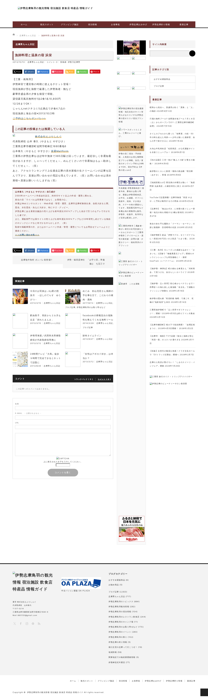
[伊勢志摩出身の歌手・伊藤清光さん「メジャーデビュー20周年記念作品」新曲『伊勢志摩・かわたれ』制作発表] (131, 47)
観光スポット (47, 24)
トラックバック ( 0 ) (83, 379)
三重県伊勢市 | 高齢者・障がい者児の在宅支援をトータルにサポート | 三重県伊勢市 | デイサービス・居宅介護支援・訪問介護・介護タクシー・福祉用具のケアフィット (131, 236)
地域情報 (113, 652)
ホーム (24, 24)
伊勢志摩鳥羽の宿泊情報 (120, 611)
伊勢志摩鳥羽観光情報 (119, 606)
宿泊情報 (92, 24)
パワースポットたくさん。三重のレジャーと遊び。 (130, 132)
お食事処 (115, 24)
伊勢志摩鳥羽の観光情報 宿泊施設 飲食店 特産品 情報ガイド (55, 692)
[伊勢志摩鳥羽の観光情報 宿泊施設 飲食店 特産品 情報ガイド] (55, 8)
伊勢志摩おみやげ (138, 24)
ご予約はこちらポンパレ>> (29, 118)
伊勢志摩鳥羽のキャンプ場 (121, 622)
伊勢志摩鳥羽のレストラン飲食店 (124, 617)
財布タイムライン (92, 335)
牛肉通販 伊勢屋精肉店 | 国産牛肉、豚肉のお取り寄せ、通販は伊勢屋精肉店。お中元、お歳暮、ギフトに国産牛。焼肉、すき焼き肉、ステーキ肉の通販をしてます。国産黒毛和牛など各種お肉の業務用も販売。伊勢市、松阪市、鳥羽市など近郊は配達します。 (131, 203)
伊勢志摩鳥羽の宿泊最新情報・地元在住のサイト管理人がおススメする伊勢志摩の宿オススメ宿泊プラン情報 (131, 115)
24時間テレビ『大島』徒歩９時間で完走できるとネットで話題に (45, 358)
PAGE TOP (204, 692)
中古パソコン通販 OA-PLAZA (75, 591)
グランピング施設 (70, 24)
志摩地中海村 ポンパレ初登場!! (36, 260)
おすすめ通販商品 (162, 79)
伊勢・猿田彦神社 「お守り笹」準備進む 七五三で (86, 262)
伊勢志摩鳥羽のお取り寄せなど (91, 307)
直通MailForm (60, 151)
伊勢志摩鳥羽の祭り (118, 637)
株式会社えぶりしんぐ (48, 136)
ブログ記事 (70, 307)
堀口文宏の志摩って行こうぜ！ (123, 647)
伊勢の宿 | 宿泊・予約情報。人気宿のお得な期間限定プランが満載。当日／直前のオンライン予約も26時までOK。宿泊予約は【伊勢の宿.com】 (131, 161)
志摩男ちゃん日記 (36, 62)
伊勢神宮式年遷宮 (117, 662)
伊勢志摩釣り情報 (161, 24)
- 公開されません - (28, 413)
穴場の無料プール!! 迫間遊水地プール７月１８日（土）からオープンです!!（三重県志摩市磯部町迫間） (172, 122)
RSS (39, 623)
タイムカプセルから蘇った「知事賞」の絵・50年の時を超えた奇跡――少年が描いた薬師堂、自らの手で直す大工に (172, 137)
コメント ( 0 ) (104, 379)
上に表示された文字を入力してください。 (63, 462)
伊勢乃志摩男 (74, 62)
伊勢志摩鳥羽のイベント (120, 632)
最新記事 (184, 24)
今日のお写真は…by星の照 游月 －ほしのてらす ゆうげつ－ (45, 295)
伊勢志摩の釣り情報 (118, 642)
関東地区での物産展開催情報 (122, 657)
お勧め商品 (114, 585)
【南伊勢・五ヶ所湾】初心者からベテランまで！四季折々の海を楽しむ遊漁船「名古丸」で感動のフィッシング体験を (172, 287)
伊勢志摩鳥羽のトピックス (121, 601)
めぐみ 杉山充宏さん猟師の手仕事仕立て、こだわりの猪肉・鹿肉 (98, 295)
